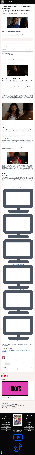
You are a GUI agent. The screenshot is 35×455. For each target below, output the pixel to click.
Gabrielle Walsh (4, 351)
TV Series (29, 428)
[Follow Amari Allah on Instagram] (7, 364)
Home (2, 4)
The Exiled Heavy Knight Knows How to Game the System (18, 315)
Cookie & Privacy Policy (6, 422)
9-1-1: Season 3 (11, 350)
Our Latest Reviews (29, 426)
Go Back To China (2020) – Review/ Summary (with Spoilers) (9, 368)
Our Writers (6, 430)
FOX (29, 350)
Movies (29, 424)
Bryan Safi (21, 350)
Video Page (29, 430)
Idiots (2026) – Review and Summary (11, 397)
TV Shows (5, 4)
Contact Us (6, 420)
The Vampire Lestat (18, 213)
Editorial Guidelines (6, 426)
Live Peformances (29, 422)
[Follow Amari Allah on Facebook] (6, 364)
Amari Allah (3, 13)
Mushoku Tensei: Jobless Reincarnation (18, 289)
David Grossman (25, 350)
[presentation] (18, 388)
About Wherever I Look (6, 418)
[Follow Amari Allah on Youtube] (9, 364)
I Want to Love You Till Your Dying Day (18, 264)
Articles (29, 416)
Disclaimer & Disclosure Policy (6, 424)
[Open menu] (33, 1)
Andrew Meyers (16, 350)
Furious (18, 340)
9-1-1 (7, 350)
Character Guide (29, 418)
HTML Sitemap (6, 428)
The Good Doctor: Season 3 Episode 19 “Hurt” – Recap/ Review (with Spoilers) (26, 368)
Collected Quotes (29, 420)
